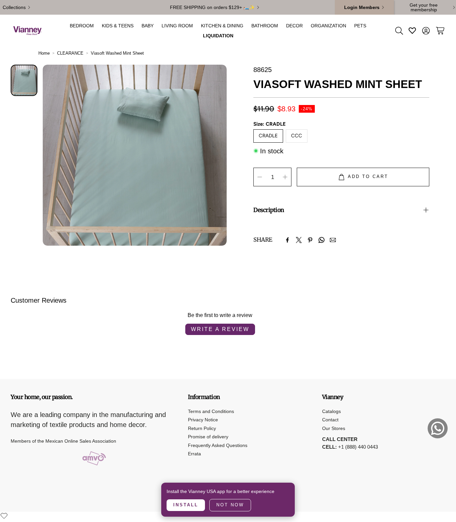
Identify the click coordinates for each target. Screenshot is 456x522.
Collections (14, 7)
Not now (230, 504)
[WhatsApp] (321, 240)
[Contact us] (438, 428)
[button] (398, 30)
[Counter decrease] (260, 177)
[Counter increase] (285, 177)
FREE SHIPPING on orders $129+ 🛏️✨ (212, 7)
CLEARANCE (70, 53)
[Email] (333, 240)
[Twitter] (299, 240)
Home (44, 53)
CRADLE (268, 136)
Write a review (220, 329)
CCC (296, 136)
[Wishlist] (4, 516)
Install (185, 504)
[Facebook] (287, 240)
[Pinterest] (310, 240)
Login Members (362, 7)
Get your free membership (424, 7)
